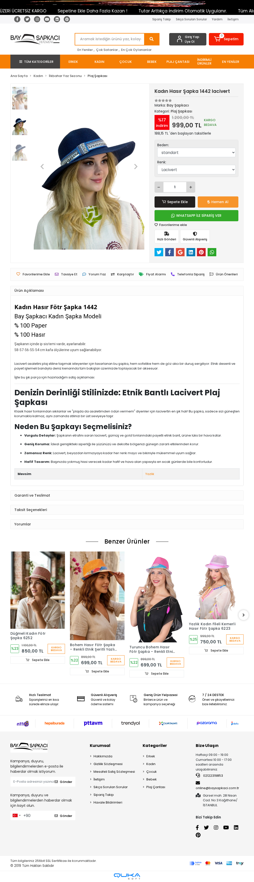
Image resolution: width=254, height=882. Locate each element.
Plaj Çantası (155, 787)
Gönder (66, 781)
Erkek (150, 756)
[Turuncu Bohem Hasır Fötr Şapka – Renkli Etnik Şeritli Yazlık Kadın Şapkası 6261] (156, 596)
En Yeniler (85, 49)
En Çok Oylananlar (136, 49)
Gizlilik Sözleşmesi (108, 764)
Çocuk (151, 771)
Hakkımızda (103, 756)
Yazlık (149, 474)
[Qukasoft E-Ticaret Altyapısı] (127, 876)
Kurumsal (100, 745)
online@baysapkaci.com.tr (217, 788)
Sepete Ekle (177, 201)
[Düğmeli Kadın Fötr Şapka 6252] (37, 590)
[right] (243, 615)
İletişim (233, 19)
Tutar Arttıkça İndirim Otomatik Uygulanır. (167, 11)
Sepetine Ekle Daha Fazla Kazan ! (77, 11)
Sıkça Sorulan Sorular (191, 19)
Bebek (151, 779)
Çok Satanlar (107, 49)
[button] (226, 39)
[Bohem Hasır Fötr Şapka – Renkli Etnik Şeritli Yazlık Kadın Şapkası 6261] (97, 595)
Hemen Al (219, 201)
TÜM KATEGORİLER (38, 61)
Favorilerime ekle (173, 224)
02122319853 (212, 775)
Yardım (217, 19)
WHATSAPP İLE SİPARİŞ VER (199, 215)
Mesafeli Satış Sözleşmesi (114, 771)
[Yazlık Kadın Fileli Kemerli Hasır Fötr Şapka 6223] (216, 585)
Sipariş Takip (161, 19)
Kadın (151, 764)
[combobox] (16, 815)
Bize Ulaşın (207, 745)
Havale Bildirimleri (108, 802)
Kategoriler (155, 745)
